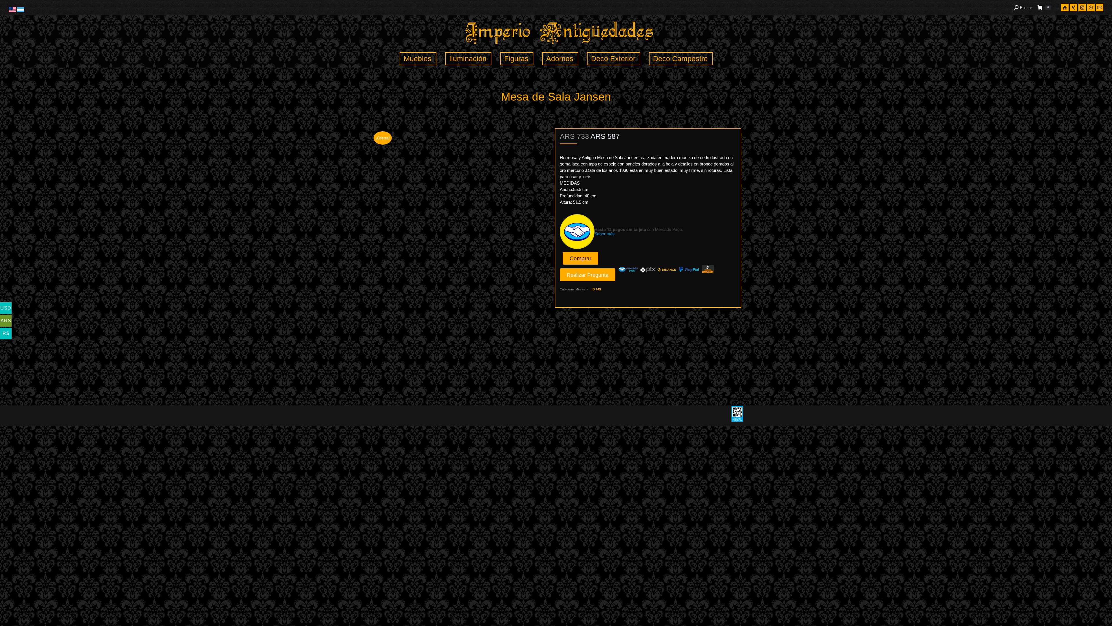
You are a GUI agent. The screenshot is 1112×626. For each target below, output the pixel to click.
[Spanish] (20, 11)
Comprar (580, 258)
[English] (13, 11)
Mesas (580, 289)
